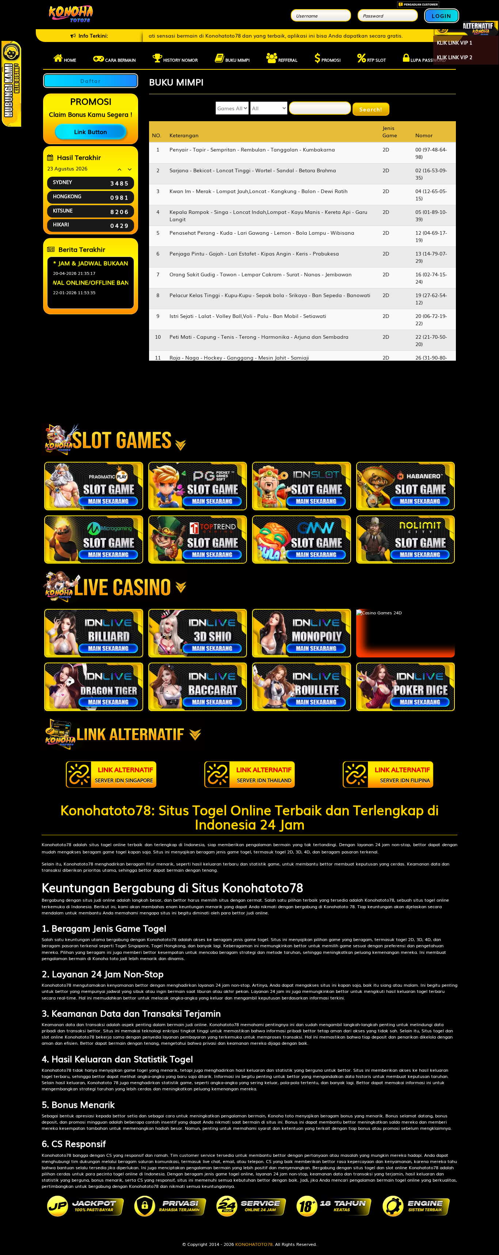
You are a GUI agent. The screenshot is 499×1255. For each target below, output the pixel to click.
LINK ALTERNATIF (124, 774)
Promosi (330, 60)
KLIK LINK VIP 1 (454, 42)
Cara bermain (120, 60)
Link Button (90, 131)
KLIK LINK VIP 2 (454, 57)
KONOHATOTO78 (254, 1244)
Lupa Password (428, 60)
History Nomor (180, 60)
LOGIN (442, 15)
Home (69, 60)
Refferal (287, 60)
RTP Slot (376, 60)
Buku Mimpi (237, 60)
